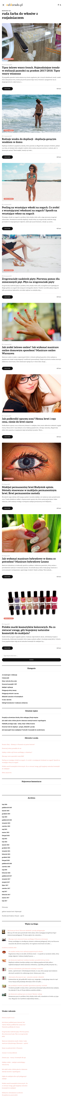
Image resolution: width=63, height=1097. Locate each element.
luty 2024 (4, 817)
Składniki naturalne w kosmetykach (12, 696)
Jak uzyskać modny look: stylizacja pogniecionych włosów (26, 951)
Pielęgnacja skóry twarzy (9, 690)
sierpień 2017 (6, 882)
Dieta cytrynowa (6, 772)
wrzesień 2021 (6, 851)
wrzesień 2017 (6, 879)
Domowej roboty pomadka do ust (11, 748)
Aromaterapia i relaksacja (9, 675)
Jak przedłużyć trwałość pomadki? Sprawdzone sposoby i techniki (28, 985)
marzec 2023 (5, 832)
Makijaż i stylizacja (7, 687)
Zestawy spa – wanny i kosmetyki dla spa (14, 1057)
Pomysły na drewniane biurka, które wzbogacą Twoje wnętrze (20, 717)
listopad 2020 (6, 860)
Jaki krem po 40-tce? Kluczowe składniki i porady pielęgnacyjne (26, 930)
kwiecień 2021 (6, 854)
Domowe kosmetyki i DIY (9, 684)
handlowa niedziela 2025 (9, 947)
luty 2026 (4, 804)
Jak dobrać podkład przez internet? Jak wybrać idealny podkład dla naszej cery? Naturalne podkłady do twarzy (14, 1025)
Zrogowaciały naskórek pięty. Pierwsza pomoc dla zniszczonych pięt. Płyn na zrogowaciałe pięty (31, 281)
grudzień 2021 (6, 848)
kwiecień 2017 (6, 894)
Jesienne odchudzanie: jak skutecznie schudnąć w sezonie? (26, 968)
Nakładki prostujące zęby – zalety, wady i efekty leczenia (18, 724)
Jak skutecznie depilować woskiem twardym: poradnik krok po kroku (29, 960)
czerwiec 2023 (6, 826)
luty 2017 (4, 901)
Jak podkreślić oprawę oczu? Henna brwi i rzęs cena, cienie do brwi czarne (29, 420)
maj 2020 (4, 870)
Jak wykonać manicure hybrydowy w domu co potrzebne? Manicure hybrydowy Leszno (29, 560)
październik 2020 (7, 863)
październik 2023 (7, 820)
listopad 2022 (6, 835)
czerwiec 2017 (6, 888)
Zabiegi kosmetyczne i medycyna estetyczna (15, 703)
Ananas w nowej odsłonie (9, 1053)
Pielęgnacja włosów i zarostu (10, 693)
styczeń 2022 (5, 845)
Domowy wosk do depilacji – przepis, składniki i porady (18, 727)
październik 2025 (7, 807)
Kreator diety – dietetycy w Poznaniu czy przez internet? (18, 744)
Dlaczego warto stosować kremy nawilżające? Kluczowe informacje (28, 939)
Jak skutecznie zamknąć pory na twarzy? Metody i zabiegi (25, 994)
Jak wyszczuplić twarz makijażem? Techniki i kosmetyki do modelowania (23, 730)
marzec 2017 (5, 898)
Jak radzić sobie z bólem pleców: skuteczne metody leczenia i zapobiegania (24, 720)
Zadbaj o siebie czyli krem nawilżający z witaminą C (17, 752)
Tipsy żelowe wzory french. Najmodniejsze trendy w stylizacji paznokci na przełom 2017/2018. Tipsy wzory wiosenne (31, 70)
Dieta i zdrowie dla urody (9, 681)
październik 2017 (7, 876)
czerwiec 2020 (6, 866)
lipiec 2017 (5, 885)
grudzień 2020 (6, 857)
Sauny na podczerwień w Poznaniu (12, 1048)
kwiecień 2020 (6, 873)
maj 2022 (4, 838)
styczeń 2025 (5, 810)
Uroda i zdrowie (9, 58)
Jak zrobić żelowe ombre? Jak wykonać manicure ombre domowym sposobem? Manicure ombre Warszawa (30, 350)
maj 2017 (4, 891)
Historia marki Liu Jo (8, 1017)
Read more (7, 88)
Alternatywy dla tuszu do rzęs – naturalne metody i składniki (26, 977)
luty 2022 (4, 842)
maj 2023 (4, 829)
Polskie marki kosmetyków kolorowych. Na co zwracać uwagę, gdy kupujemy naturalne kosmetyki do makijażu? (28, 630)
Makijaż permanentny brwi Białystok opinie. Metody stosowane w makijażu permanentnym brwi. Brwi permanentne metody (29, 490)
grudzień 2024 (6, 814)
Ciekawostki (5, 678)
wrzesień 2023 (6, 823)
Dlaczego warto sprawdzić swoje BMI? (13, 756)
